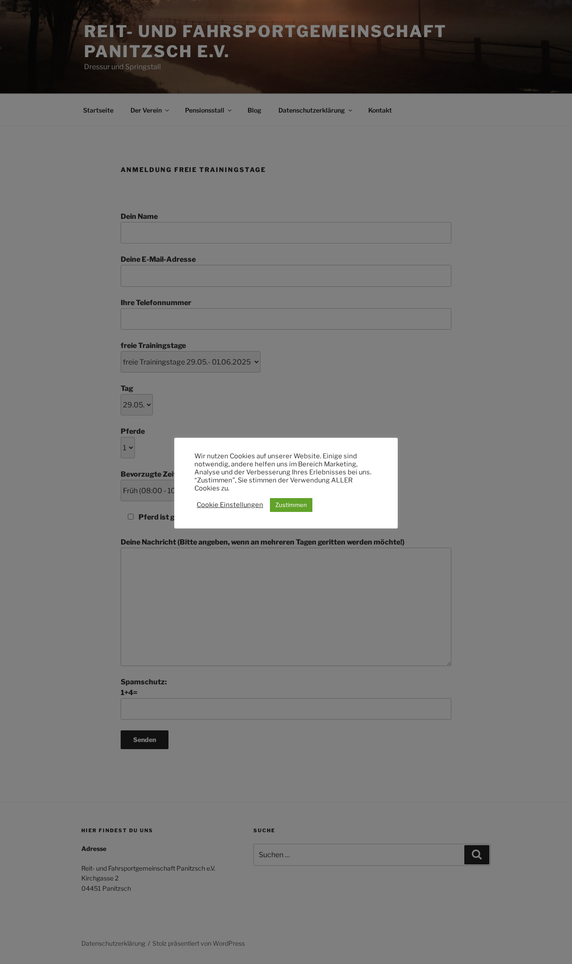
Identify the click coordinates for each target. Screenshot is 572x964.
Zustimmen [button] (291, 504)
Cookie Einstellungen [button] (230, 505)
